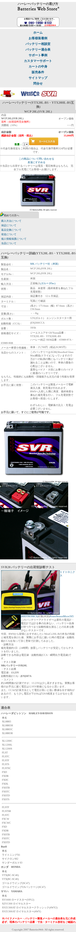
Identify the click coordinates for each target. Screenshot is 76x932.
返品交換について (11, 229)
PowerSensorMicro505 (62, 616)
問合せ (38, 83)
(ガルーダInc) (47, 283)
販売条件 (38, 72)
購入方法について (11, 220)
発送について (8, 234)
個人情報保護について (14, 238)
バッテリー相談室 (38, 43)
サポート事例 (38, 55)
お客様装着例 (38, 38)
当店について (8, 243)
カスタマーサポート (38, 60)
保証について (8, 225)
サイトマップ (38, 77)
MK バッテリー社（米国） (45, 263)
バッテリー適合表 (38, 49)
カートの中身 (38, 66)
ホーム (38, 32)
